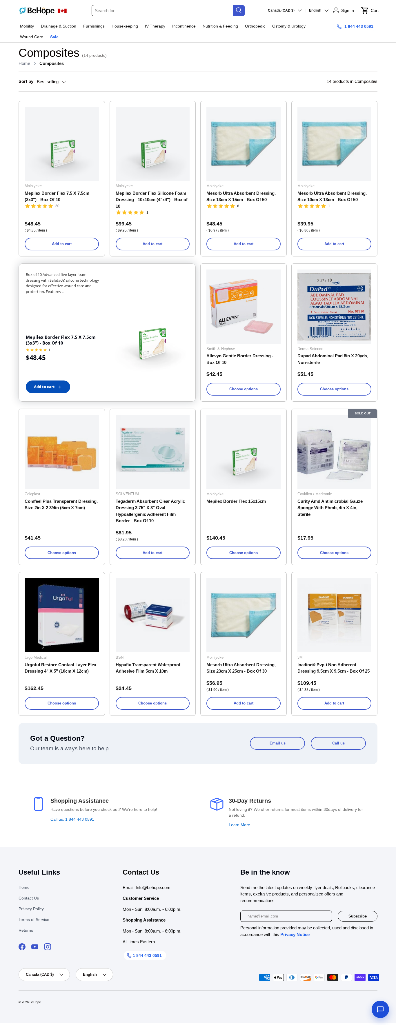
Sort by (26, 81)
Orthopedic (255, 26)
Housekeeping (125, 26)
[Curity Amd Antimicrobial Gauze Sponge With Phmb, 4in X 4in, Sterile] (334, 452)
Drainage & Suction (58, 26)
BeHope (35, 1002)
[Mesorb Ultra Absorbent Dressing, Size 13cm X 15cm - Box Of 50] (243, 144)
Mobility (27, 26)
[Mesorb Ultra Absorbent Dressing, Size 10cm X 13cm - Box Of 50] (334, 144)
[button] (369, 10)
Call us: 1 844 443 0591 (72, 819)
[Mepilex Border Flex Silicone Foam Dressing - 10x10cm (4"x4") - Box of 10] (153, 144)
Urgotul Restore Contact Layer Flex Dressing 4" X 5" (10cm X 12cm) (60, 668)
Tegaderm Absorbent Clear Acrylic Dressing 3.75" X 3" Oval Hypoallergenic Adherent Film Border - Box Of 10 (150, 511)
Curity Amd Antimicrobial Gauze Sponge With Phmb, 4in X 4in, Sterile (330, 508)
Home (24, 63)
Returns (26, 930)
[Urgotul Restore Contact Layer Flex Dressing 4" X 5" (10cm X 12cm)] (62, 615)
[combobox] (168, 10)
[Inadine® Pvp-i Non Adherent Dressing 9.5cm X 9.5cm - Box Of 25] (334, 615)
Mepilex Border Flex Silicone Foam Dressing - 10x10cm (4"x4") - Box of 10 (152, 200)
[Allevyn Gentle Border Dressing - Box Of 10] (243, 307)
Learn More (239, 824)
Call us (338, 743)
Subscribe (357, 916)
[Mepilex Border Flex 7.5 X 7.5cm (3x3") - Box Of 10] (62, 144)
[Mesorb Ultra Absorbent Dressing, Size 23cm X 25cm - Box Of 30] (243, 615)
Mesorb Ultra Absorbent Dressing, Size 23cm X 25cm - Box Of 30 (241, 668)
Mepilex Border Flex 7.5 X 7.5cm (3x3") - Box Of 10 (57, 196)
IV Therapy (155, 26)
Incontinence (184, 26)
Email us (278, 743)
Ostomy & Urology (289, 26)
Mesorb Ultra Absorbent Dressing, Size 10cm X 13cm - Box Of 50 (332, 196)
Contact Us (29, 898)
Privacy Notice (295, 934)
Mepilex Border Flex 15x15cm (236, 501)
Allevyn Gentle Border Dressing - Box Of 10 (239, 359)
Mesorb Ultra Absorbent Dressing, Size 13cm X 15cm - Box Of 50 (241, 196)
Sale (54, 36)
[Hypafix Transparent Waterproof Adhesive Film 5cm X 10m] (153, 615)
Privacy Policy (31, 908)
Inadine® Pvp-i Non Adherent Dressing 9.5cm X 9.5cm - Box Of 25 (333, 668)
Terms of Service (34, 919)
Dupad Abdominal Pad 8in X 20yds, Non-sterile (332, 359)
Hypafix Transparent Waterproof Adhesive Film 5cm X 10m (148, 668)
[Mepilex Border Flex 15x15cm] (243, 452)
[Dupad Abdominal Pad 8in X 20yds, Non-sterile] (334, 307)
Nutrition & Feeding (220, 26)
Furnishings (94, 26)
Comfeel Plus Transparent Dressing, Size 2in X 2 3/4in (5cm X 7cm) (61, 504)
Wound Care (31, 36)
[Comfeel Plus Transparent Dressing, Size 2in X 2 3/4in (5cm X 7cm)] (62, 452)
